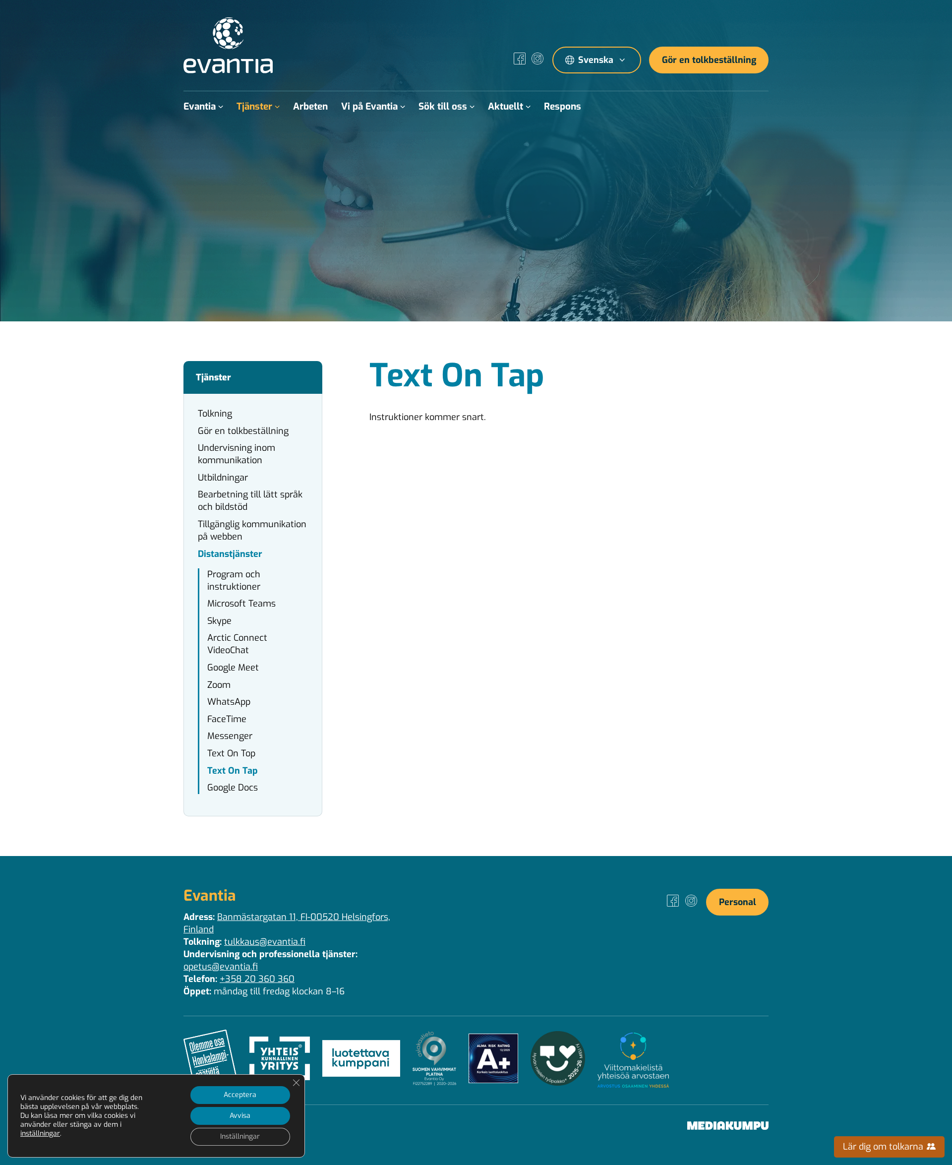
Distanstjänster (230, 554)
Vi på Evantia (369, 106)
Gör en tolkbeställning (709, 60)
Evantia (199, 106)
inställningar (40, 1133)
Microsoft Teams (241, 604)
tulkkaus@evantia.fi (264, 942)
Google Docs (232, 788)
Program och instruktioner (233, 580)
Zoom (219, 685)
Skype (219, 621)
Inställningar (240, 1136)
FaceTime (226, 719)
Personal (737, 902)
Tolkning (215, 414)
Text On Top (231, 753)
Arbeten (310, 106)
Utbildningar (223, 478)
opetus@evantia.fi (220, 967)
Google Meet (233, 668)
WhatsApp (228, 702)
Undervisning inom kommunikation (236, 454)
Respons (562, 106)
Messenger (229, 736)
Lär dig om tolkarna (884, 1147)
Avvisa (240, 1115)
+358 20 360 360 (257, 979)
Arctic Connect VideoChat (237, 644)
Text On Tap (232, 771)
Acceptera (240, 1095)
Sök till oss (442, 106)
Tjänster (254, 106)
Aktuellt (505, 106)
